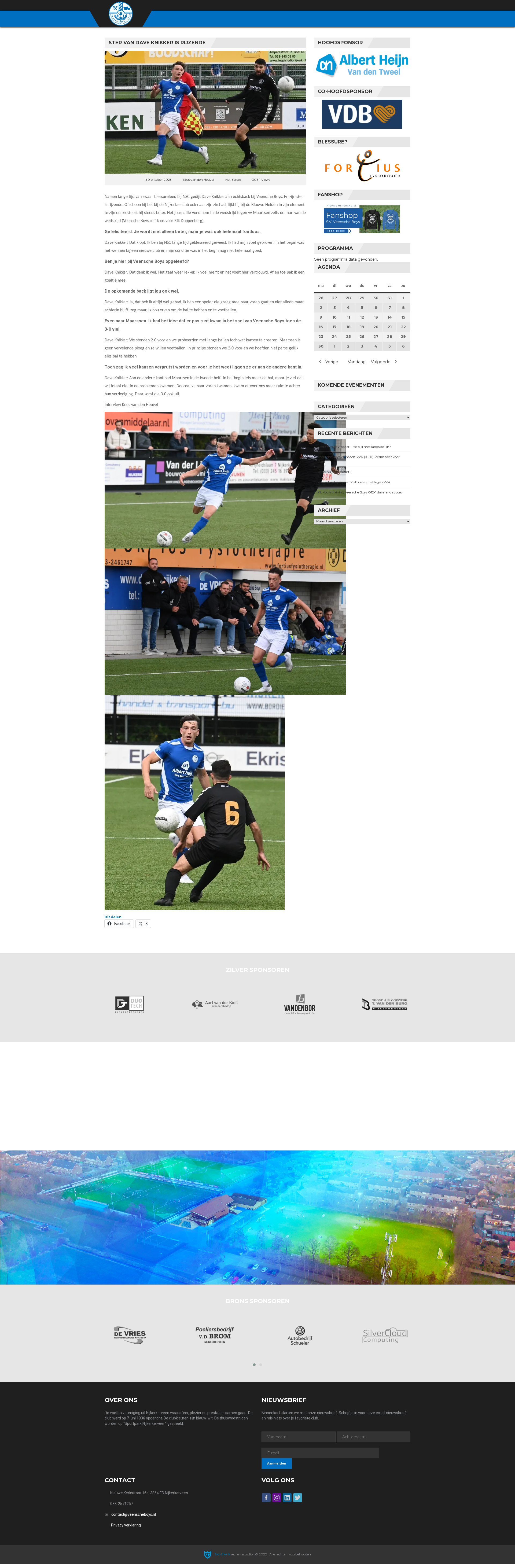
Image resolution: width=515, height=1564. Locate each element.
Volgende (381, 361)
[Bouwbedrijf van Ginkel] (385, 1335)
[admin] (378, 5)
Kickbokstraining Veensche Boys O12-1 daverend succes (360, 492)
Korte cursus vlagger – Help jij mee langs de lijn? (354, 447)
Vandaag (357, 361)
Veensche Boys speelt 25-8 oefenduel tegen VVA (354, 482)
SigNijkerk (222, 1554)
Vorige (331, 361)
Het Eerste (233, 180)
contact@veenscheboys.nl (133, 1514)
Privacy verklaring (126, 1525)
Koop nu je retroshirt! (334, 472)
